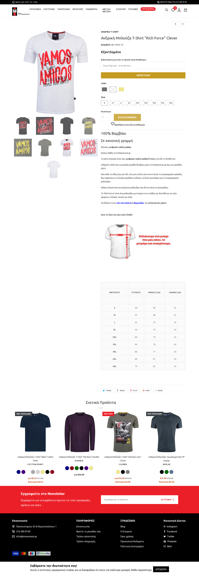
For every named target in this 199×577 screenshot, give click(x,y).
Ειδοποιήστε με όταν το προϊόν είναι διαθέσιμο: (123, 60)
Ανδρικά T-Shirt (110, 32)
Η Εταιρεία (126, 531)
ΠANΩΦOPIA (91, 9)
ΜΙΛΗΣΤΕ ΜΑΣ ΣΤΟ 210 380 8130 (173, 2)
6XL (171, 103)
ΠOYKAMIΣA (35, 9)
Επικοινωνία (82, 526)
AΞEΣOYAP (121, 9)
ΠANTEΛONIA (63, 9)
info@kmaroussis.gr (26, 536)
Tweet (108, 390)
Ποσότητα (106, 112)
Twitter (170, 536)
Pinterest (171, 541)
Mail (169, 546)
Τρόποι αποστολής (86, 536)
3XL (146, 103)
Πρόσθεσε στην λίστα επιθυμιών (129, 125)
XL (129, 103)
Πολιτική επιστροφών (132, 546)
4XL (154, 103)
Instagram (172, 526)
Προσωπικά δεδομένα (132, 541)
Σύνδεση (178, 9)
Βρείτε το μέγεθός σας (88, 531)
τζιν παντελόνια (124, 203)
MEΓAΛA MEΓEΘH (107, 10)
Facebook (172, 531)
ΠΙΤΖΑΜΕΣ (133, 9)
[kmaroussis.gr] (21, 11)
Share (122, 390)
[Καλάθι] (185, 9)
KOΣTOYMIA (49, 9)
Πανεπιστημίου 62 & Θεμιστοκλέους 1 (36, 526)
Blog (122, 526)
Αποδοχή (161, 569)
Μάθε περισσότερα (141, 570)
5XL (162, 103)
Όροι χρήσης (127, 536)
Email (160, 390)
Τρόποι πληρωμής (86, 541)
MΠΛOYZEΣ (78, 9)
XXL (138, 103)
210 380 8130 (23, 531)
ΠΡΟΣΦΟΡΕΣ (148, 9)
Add (147, 390)
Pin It (135, 390)
